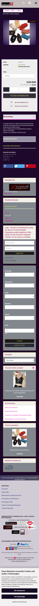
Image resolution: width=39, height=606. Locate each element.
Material (8, 303)
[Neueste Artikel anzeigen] (33, 368)
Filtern (19, 341)
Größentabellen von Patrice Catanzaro (15, 419)
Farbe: (5, 72)
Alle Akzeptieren (19, 590)
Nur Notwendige (19, 596)
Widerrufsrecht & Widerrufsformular (11, 495)
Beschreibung (8, 117)
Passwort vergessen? (11, 260)
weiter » (13, 10)
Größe (7, 314)
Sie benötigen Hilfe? (7, 502)
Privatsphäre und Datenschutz (10, 498)
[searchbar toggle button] (23, 3)
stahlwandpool (9, 221)
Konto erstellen (9, 258)
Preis (6, 325)
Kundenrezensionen (10, 139)
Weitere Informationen (19, 602)
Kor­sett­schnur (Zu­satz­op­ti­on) (19, 450)
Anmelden (19, 253)
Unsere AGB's (5, 492)
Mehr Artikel (8, 193)
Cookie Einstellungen (7, 508)
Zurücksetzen (19, 345)
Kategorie (8, 271)
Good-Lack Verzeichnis (11, 407)
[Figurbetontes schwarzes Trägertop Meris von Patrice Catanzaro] (19, 379)
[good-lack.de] (7, 4)
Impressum (5, 489)
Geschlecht (9, 282)
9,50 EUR (19, 454)
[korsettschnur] (19, 32)
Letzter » (19, 10)
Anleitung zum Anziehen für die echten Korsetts (18, 415)
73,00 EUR (19, 396)
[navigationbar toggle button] (36, 3)
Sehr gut (7, 213)
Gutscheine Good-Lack (11, 411)
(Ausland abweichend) (24, 66)
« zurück (6, 10)
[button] (6, 89)
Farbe (7, 293)
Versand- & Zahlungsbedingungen (11, 505)
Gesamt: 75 (8, 218)
